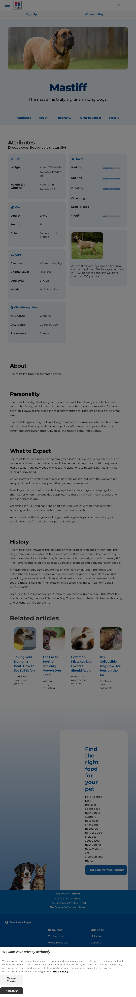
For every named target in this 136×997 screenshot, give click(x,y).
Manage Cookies (11, 980)
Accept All (12, 990)
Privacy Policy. (61, 971)
